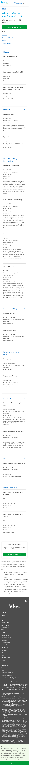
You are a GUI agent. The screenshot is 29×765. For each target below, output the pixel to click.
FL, (18, 684)
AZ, (6, 684)
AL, (2, 684)
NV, (13, 687)
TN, (6, 689)
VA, (12, 689)
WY (22, 689)
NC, (26, 686)
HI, (22, 684)
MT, (24, 686)
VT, (14, 689)
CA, (8, 684)
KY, (6, 686)
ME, (12, 686)
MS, (21, 686)
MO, (19, 686)
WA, (16, 689)
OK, (20, 687)
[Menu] (27, 3)
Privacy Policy (8, 757)
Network (4, 40)
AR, (4, 684)
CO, (10, 684)
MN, (16, 686)
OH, (18, 687)
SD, (4, 689)
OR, (22, 687)
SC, (2, 689)
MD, (10, 686)
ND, (3, 687)
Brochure (4, 35)
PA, (24, 687)
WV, (20, 689)
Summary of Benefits (7, 38)
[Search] (24, 3)
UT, (10, 689)
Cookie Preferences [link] (6, 675)
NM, (11, 687)
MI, (14, 686)
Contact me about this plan (14, 27)
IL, (27, 684)
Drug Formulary (6, 43)
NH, (7, 687)
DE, (16, 684)
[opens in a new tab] (26, 602)
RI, (25, 687)
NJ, (9, 687)
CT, (12, 684)
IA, (23, 684)
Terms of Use (17, 757)
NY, (15, 687)
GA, (20, 684)
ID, (25, 684)
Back (4, 8)
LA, (8, 686)
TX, (8, 689)
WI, (18, 689)
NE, (5, 687)
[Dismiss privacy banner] (27, 746)
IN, (2, 686)
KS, (4, 686)
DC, (14, 684)
